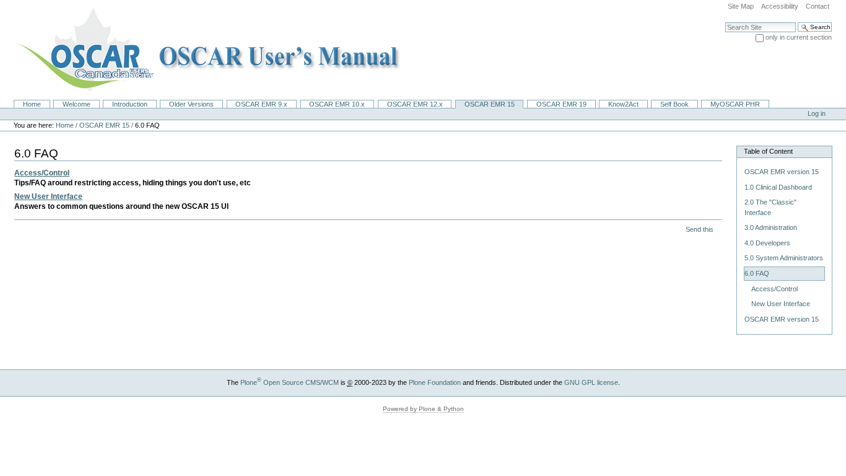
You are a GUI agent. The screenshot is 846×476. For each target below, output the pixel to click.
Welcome (76, 104)
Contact (817, 6)
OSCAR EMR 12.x (415, 104)
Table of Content (768, 151)
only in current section (798, 37)
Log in (817, 113)
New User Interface (48, 196)
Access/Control (41, 173)
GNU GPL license (591, 382)
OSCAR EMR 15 (489, 104)
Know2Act (623, 104)
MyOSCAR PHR (735, 104)
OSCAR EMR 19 (561, 104)
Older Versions (191, 104)
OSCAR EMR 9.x (261, 104)
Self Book (674, 104)
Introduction (129, 104)
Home (32, 104)
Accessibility (779, 6)
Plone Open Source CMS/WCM (289, 382)
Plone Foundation (435, 382)
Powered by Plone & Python (423, 408)
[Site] (204, 49)
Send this (699, 229)
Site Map (741, 6)
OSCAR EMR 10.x (337, 104)
